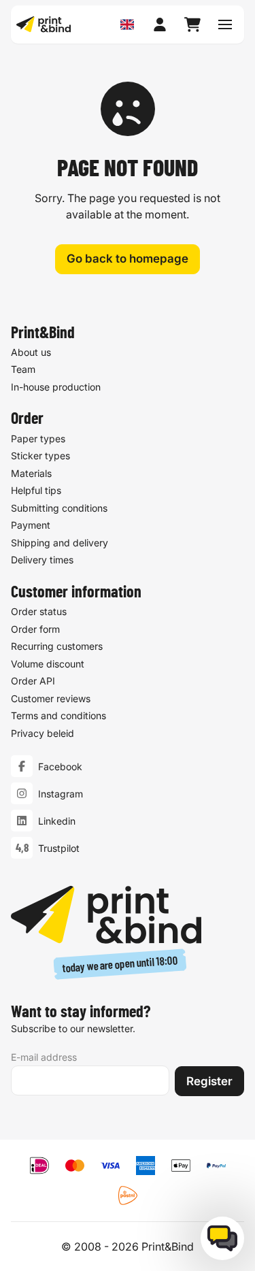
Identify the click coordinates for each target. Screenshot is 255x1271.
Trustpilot (59, 848)
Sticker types (40, 455)
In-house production (56, 387)
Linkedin (56, 821)
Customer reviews (50, 698)
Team (23, 369)
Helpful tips (36, 490)
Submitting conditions (59, 508)
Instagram (60, 793)
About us (31, 352)
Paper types (38, 438)
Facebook (60, 766)
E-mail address (44, 1057)
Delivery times (42, 559)
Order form (35, 629)
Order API (33, 681)
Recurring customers (57, 646)
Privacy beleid (42, 733)
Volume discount (47, 664)
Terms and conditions (58, 715)
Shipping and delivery (59, 542)
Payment (30, 525)
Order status (39, 611)
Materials (31, 473)
